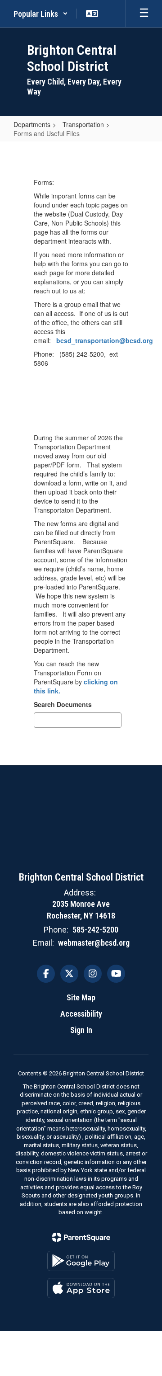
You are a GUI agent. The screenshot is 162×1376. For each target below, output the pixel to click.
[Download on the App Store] (81, 1288)
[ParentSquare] (81, 1237)
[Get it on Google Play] (81, 1261)
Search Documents (63, 704)
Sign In (81, 1030)
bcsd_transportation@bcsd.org (104, 340)
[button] (40, 13)
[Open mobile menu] (144, 13)
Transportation (83, 124)
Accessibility (81, 1013)
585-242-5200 (95, 929)
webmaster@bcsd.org (94, 942)
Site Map (81, 997)
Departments (32, 124)
